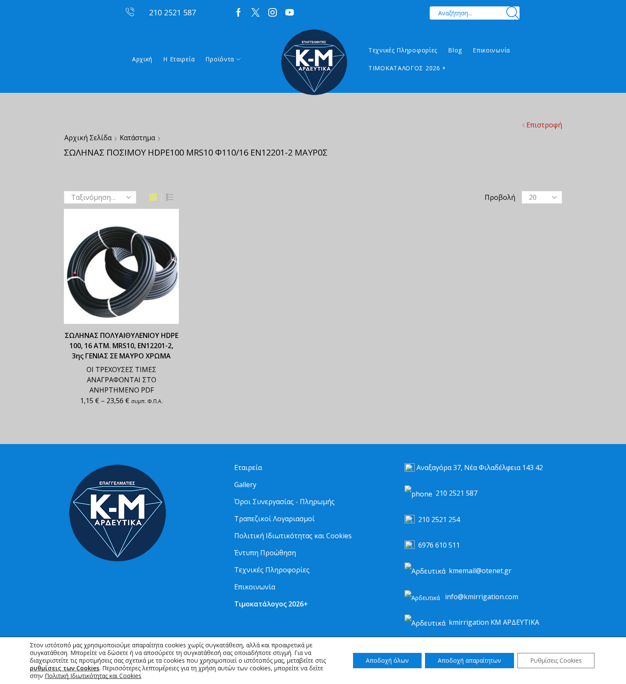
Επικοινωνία (491, 50)
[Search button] (513, 13)
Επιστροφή (544, 125)
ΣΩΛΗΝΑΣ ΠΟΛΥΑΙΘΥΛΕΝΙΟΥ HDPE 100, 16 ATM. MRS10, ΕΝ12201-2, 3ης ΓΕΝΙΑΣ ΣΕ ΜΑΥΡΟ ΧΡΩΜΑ (121, 346)
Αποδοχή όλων (387, 660)
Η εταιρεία (179, 59)
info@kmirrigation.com (481, 596)
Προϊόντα (219, 59)
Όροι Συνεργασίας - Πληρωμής (284, 501)
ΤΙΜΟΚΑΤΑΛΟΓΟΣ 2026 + (407, 68)
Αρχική (142, 59)
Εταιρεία (248, 467)
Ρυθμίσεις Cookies (556, 660)
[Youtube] (289, 12)
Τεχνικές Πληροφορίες (402, 50)
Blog (455, 50)
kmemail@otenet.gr (480, 570)
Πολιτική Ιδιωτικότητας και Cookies (293, 535)
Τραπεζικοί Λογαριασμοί (274, 518)
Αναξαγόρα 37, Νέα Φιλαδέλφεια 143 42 (480, 467)
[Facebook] (238, 12)
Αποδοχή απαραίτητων (469, 660)
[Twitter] (255, 12)
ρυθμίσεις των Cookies (64, 668)
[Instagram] (272, 12)
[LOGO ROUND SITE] (117, 513)
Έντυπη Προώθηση (265, 552)
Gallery (245, 484)
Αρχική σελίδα (88, 137)
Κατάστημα (137, 137)
